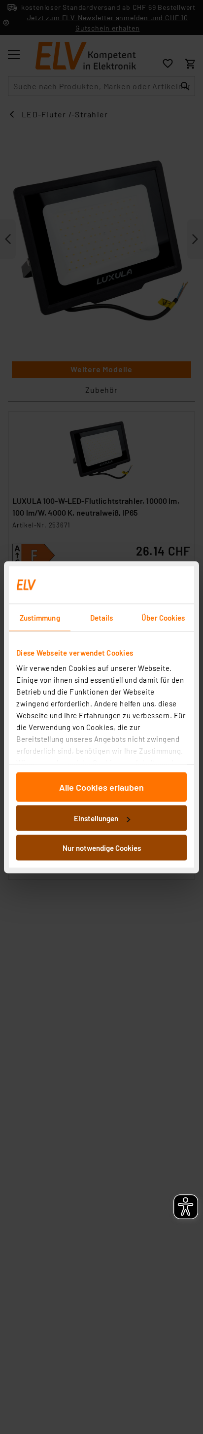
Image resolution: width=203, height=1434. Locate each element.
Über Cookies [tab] (163, 617)
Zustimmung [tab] (40, 617)
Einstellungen (96, 818)
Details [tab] (101, 617)
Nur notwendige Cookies (102, 847)
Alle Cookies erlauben (101, 786)
